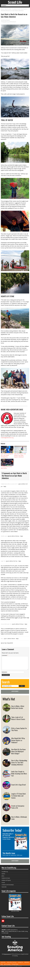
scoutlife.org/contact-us (10, 929)
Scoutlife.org (5, 871)
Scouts (3, 882)
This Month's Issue (8, 853)
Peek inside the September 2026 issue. (12, 855)
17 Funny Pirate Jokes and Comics (6, 467)
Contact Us (20, 962)
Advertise (26, 962)
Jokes (3, 876)
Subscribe (4, 887)
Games (3, 873)
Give (2, 964)
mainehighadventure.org (7, 437)
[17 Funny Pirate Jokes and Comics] (7, 462)
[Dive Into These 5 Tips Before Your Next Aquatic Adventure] (20, 449)
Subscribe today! (15, 911)
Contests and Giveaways (8, 884)
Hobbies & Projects (6, 880)
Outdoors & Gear (6, 878)
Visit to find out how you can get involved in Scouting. (15, 954)
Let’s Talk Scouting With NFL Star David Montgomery (7, 455)
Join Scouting (7, 964)
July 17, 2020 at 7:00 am (9, 638)
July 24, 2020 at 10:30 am (13, 536)
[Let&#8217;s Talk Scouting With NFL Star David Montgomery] (7, 449)
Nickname (4, 672)
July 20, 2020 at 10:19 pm (17, 624)
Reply (5, 486)
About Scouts (8, 9)
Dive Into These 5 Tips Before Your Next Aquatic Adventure (20, 455)
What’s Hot (8, 699)
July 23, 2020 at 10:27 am (11, 561)
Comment (5, 655)
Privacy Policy (15, 964)
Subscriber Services (11, 962)
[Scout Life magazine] (15, 2)
